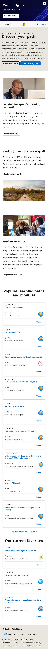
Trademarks (18, 646)
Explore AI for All (12, 483)
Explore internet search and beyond (21, 382)
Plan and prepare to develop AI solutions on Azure (23, 601)
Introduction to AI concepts (17, 575)
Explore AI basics (12, 332)
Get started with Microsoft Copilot (20, 431)
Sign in (43, 24)
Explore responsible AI (15, 406)
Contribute (6, 643)
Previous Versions (21, 639)
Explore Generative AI (14, 308)
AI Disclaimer (7, 639)
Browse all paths (10, 63)
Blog (32, 639)
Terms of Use (6, 646)
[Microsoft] (24, 24)
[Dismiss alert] (44, 3)
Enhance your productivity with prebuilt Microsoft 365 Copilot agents (23, 457)
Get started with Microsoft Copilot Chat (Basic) (22, 508)
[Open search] (38, 24)
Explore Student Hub (13, 274)
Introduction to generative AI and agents (23, 357)
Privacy (15, 643)
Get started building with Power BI (20, 550)
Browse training (11, 133)
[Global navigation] (2, 24)
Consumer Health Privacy (31, 643)
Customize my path (30, 63)
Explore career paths (13, 174)
